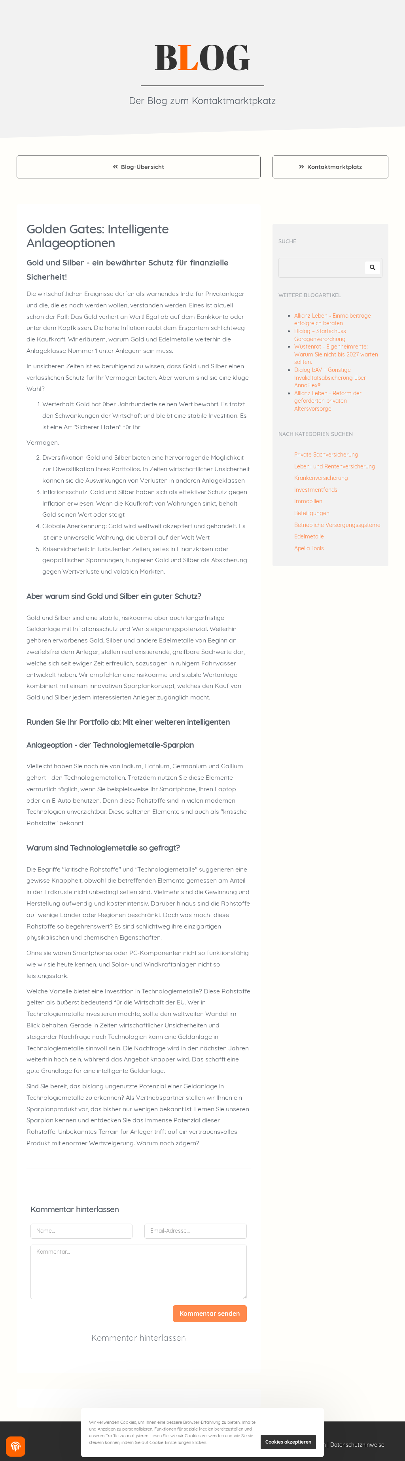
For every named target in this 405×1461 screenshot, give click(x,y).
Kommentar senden (210, 1313)
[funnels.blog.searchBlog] (372, 268)
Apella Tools (309, 548)
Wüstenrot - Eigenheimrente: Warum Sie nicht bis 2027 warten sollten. (336, 354)
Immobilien (308, 501)
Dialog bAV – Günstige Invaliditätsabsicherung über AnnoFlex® (330, 377)
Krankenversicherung (321, 477)
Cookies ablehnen (285, 1423)
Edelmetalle (309, 536)
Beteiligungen (311, 513)
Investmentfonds (315, 489)
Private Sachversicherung (326, 454)
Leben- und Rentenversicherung (334, 466)
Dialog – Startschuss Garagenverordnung (320, 335)
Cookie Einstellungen (232, 1442)
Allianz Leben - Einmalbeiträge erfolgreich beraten (332, 319)
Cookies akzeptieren (288, 1442)
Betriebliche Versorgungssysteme (337, 525)
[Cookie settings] (15, 1446)
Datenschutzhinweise (357, 1444)
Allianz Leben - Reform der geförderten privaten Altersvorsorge (327, 401)
